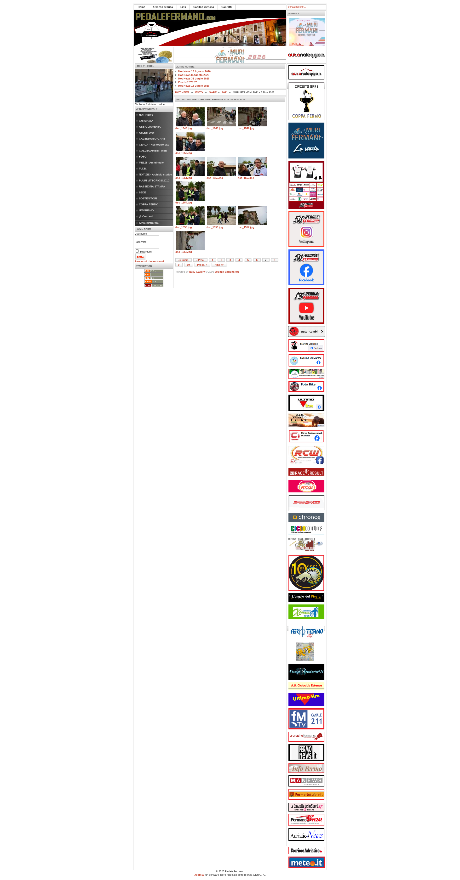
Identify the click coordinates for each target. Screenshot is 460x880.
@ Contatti (146, 216)
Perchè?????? (187, 82)
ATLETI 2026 (147, 132)
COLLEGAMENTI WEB (153, 150)
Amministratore (149, 222)
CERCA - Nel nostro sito (154, 144)
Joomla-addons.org (227, 271)
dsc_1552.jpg (215, 177)
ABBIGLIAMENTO (150, 126)
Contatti (226, 7)
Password (140, 241)
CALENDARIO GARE (152, 138)
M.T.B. (143, 168)
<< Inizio (183, 260)
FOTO (143, 156)
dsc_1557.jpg (246, 227)
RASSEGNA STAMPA (152, 186)
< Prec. (200, 260)
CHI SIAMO (146, 120)
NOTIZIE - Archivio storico (155, 174)
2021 (225, 92)
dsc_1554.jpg (183, 202)
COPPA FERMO (148, 204)
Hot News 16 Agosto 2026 (194, 71)
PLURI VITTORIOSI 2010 (154, 180)
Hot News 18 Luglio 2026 (193, 85)
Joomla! (199, 874)
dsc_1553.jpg (246, 177)
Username (141, 233)
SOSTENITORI (148, 198)
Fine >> (219, 264)
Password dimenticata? (149, 261)
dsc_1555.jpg (183, 227)
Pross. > (202, 264)
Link (183, 7)
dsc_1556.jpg (215, 227)
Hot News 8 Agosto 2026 (193, 74)
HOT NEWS (146, 114)
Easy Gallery (197, 271)
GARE (213, 92)
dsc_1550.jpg (183, 153)
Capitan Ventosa (203, 7)
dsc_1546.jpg (183, 128)
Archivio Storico (163, 7)
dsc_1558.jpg (183, 251)
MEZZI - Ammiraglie (151, 162)
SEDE (142, 192)
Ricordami (146, 251)
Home (141, 7)
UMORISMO (146, 210)
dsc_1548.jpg (215, 128)
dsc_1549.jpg (246, 128)
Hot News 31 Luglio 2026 (193, 78)
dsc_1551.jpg (183, 177)
